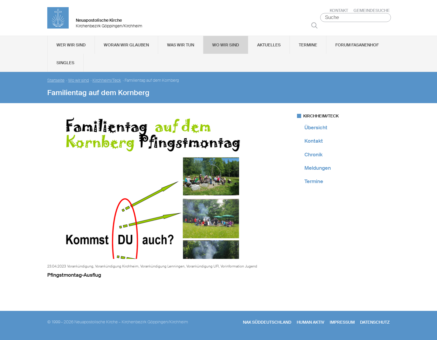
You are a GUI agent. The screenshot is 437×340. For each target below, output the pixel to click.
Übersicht (315, 127)
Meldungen (317, 168)
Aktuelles (269, 45)
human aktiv (310, 322)
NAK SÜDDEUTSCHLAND (267, 322)
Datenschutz (375, 322)
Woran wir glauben (126, 45)
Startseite (56, 80)
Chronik (313, 154)
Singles (65, 62)
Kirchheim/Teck (106, 80)
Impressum (342, 322)
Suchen (314, 25)
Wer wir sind (71, 45)
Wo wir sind (225, 45)
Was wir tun (180, 45)
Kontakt (339, 10)
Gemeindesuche (371, 10)
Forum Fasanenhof (357, 45)
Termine (308, 45)
